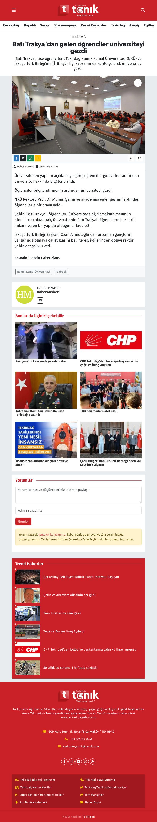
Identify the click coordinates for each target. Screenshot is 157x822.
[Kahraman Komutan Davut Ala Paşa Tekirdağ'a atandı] (46, 390)
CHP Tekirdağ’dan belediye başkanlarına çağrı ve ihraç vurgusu (109, 363)
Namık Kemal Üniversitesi (33, 271)
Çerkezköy (11, 25)
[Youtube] (78, 761)
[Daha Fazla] (38, 158)
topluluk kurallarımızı (52, 534)
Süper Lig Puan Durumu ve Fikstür (42, 795)
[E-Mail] (40, 300)
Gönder (23, 522)
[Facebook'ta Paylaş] (16, 158)
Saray (44, 25)
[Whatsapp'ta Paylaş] (30, 158)
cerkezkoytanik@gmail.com (81, 746)
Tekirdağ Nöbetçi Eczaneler (37, 779)
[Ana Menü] (14, 10)
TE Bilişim (88, 816)
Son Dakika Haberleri (33, 802)
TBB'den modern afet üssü (98, 411)
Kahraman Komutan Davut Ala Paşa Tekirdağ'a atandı (39, 413)
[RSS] (93, 761)
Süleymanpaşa (65, 25)
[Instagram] (71, 761)
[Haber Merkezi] (24, 295)
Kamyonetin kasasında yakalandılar (40, 361)
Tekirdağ (118, 25)
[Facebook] (64, 761)
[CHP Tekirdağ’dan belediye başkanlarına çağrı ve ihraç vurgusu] (111, 340)
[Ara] (143, 10)
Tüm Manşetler (94, 795)
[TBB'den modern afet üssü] (111, 390)
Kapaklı (30, 25)
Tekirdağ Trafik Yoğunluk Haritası (106, 787)
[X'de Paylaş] (23, 158)
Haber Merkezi (25, 166)
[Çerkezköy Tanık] (78, 10)
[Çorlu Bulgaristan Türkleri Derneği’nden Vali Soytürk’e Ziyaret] (111, 440)
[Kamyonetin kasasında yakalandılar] (46, 340)
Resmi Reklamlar (93, 25)
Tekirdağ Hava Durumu (100, 779)
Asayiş (134, 25)
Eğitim (149, 25)
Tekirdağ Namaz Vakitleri (36, 787)
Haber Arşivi (93, 802)
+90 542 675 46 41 (81, 739)
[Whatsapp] (86, 761)
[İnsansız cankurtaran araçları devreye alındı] (46, 440)
